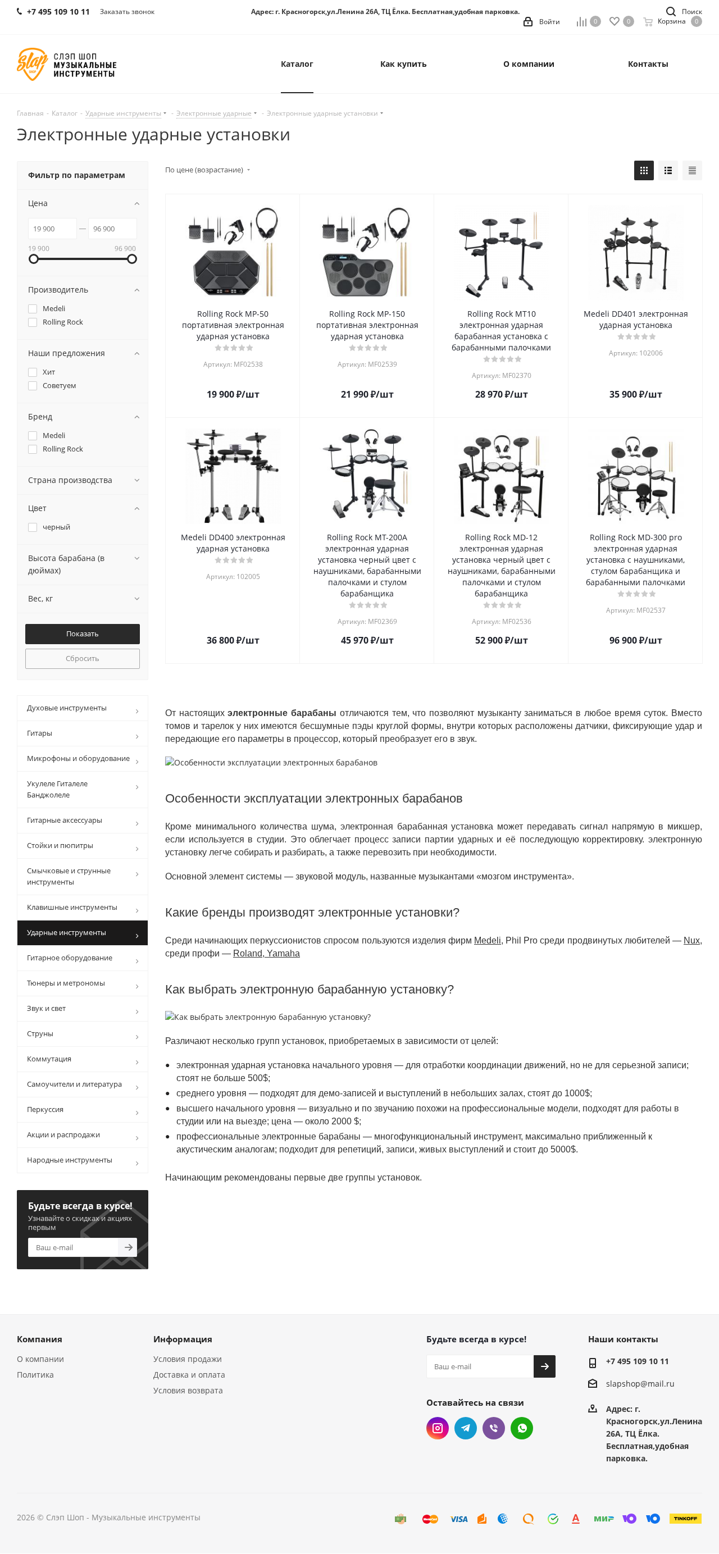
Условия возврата (188, 1390)
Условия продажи (187, 1359)
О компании (40, 1359)
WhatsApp (522, 1428)
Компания (39, 1339)
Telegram (465, 1428)
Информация (182, 1339)
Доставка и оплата (189, 1374)
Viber (494, 1428)
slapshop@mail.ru (640, 1384)
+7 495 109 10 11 (637, 1361)
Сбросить (82, 658)
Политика (35, 1374)
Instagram (437, 1428)
